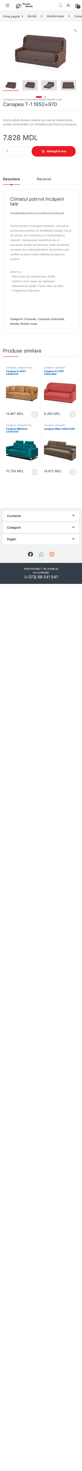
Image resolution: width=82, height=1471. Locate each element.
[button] (75, 30)
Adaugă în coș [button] (33, 414)
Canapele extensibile (26, 99)
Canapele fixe (24, 367)
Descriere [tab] (11, 179)
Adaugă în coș (56, 151)
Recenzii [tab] (44, 179)
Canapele (8, 99)
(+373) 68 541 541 (41, 577)
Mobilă (32, 16)
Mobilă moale (55, 16)
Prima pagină (11, 16)
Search (60, 5)
